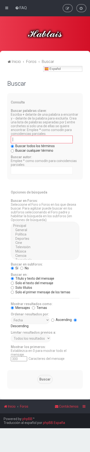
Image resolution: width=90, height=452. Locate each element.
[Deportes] (45, 239)
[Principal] (45, 226)
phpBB (27, 419)
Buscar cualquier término (34, 150)
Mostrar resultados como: (32, 304)
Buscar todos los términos (35, 146)
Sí (16, 268)
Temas (41, 308)
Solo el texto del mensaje (34, 283)
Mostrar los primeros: (28, 347)
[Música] (45, 251)
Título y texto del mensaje (34, 278)
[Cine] (45, 243)
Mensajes (22, 308)
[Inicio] (45, 33)
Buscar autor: (21, 157)
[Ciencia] (45, 256)
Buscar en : (19, 275)
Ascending (63, 320)
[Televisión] (45, 247)
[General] (45, 230)
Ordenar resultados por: (30, 314)
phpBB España (54, 423)
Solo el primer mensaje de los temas (42, 292)
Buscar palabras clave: (29, 111)
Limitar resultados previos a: (33, 332)
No (26, 268)
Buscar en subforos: (27, 264)
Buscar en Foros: (24, 201)
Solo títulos (23, 287)
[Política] (45, 234)
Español (54, 69)
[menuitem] (21, 7)
